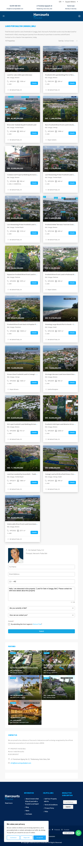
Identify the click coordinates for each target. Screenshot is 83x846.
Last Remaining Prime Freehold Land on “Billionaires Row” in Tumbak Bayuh (35, 224)
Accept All (40, 838)
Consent (11, 621)
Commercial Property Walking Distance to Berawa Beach (28, 175)
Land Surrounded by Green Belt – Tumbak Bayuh (25, 474)
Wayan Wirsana (14, 389)
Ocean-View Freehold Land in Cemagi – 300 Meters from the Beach (31, 374)
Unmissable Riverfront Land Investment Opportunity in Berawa (30, 524)
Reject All (26, 838)
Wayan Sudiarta (52, 140)
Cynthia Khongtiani (53, 389)
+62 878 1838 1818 (15, 6)
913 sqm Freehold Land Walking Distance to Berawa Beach (29, 424)
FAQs (46, 811)
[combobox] (71, 41)
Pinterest (57, 830)
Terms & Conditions (51, 805)
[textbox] (39, 608)
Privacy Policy (49, 808)
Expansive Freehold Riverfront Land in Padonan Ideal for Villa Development (35, 274)
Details (34, 83)
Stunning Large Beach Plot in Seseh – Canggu (62, 324)
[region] (26, 831)
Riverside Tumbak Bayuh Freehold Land (21, 125)
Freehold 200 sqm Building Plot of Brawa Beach (63, 75)
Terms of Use (37, 624)
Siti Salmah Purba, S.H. (16, 90)
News (27, 810)
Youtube (66, 830)
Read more (8, 803)
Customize (13, 838)
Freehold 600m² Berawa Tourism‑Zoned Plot (61, 224)
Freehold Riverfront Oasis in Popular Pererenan (25, 324)
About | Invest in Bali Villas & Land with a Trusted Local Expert (32, 801)
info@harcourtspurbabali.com (15, 8)
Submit (41, 631)
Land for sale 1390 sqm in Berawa (19, 75)
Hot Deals (29, 814)
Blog (27, 807)
